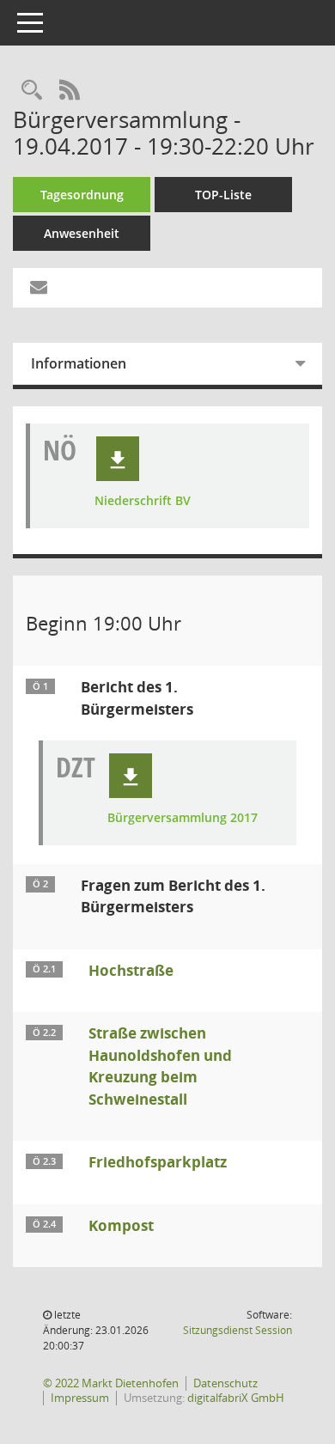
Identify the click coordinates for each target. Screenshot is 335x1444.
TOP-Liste (223, 194)
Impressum (80, 1397)
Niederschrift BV (142, 501)
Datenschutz (225, 1383)
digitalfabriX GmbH (235, 1397)
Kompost (121, 1225)
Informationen (78, 363)
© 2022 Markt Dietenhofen (111, 1383)
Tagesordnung (82, 194)
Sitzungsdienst (237, 1330)
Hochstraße (131, 970)
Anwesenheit (81, 233)
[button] (117, 458)
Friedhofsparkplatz (157, 1162)
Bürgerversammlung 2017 (182, 818)
